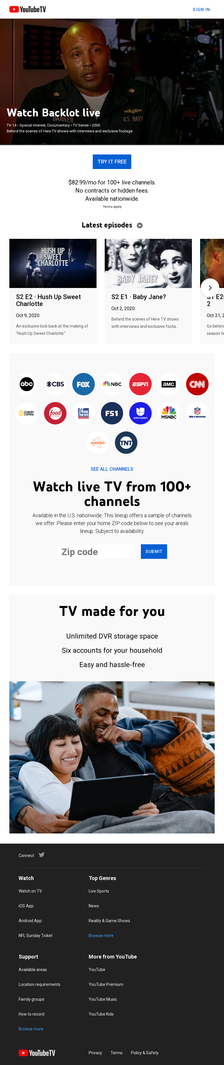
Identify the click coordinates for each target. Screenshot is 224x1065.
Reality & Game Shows (109, 920)
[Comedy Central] (27, 413)
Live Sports (99, 891)
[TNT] (126, 443)
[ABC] (27, 384)
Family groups (31, 999)
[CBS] (55, 384)
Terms (117, 1052)
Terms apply (112, 207)
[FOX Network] (83, 384)
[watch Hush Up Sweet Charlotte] (53, 264)
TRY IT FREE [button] (112, 162)
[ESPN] (140, 384)
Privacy (95, 1052)
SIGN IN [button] (201, 9)
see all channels (112, 469)
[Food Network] (55, 413)
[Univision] (140, 413)
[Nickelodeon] (98, 443)
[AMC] (169, 384)
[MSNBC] (169, 413)
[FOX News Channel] (83, 413)
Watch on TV (30, 891)
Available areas (33, 969)
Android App (30, 920)
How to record (31, 1014)
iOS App (26, 906)
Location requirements (39, 984)
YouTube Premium (106, 984)
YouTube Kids (101, 1014)
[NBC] (112, 384)
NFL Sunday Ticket (35, 935)
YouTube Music (103, 999)
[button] (210, 287)
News (94, 906)
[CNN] (197, 384)
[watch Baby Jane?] (148, 264)
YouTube (97, 969)
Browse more (101, 935)
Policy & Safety (145, 1052)
